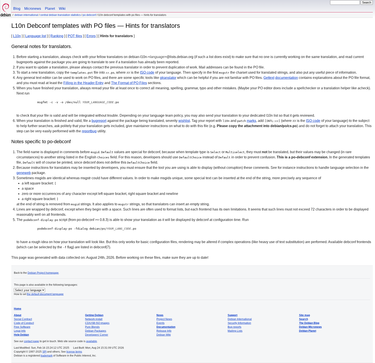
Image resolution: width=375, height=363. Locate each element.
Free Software (22, 326)
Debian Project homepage (43, 272)
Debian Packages (95, 330)
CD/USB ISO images (97, 323)
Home (17, 308)
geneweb (23, 173)
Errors (91, 36)
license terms (74, 351)
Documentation (165, 326)
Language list (35, 36)
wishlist (184, 121)
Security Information (239, 323)
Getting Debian (94, 315)
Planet (50, 8)
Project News (164, 319)
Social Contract (23, 319)
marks (251, 121)
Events (160, 323)
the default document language (45, 294)
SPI (44, 351)
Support (232, 315)
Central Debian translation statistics (60, 15)
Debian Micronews (310, 326)
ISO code (147, 72)
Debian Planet (307, 330)
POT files (75, 36)
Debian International (26, 15)
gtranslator (168, 78)
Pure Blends (92, 326)
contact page (31, 341)
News (159, 315)
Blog (16, 8)
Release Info (163, 330)
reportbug (89, 131)
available (91, 341)
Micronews (32, 8)
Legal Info (20, 330)
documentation (286, 78)
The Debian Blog (309, 323)
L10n (17, 36)
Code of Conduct (24, 323)
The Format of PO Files (129, 83)
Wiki (62, 8)
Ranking (56, 36)
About (17, 315)
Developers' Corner (96, 334)
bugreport (99, 121)
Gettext (268, 78)
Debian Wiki (163, 334)
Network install (93, 319)
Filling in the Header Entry (83, 83)
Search (303, 319)
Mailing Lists (235, 330)
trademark (47, 355)
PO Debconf (89, 15)
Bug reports (234, 326)
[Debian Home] (5, 9)
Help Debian (21, 334)
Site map (304, 315)
